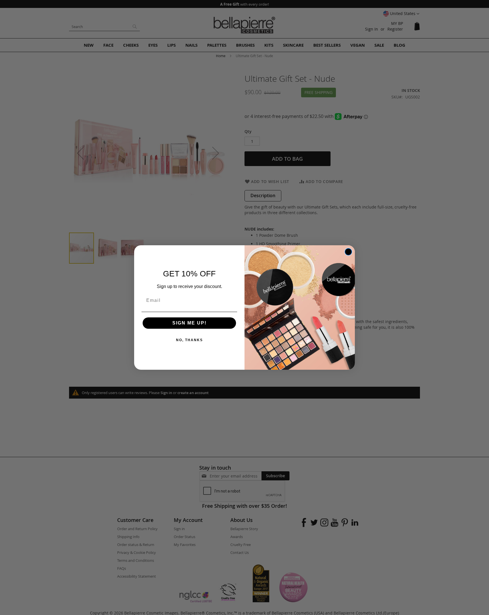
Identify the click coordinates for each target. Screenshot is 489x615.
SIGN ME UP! (189, 323)
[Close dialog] (348, 251)
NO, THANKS (189, 340)
